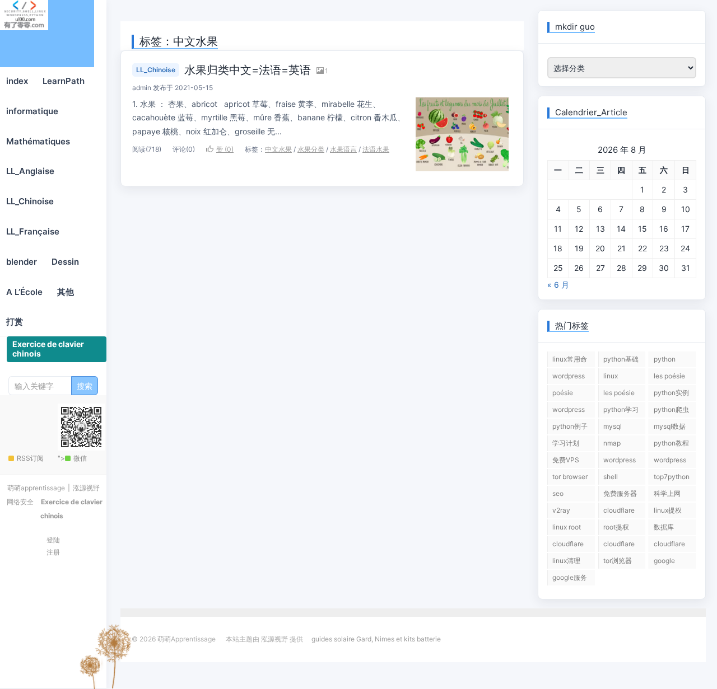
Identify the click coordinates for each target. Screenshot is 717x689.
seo (558, 493)
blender (21, 261)
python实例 (671, 392)
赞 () (225, 149)
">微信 (72, 458)
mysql (612, 426)
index (17, 81)
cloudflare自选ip (619, 546)
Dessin (65, 261)
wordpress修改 (568, 411)
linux (610, 376)
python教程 (671, 443)
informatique (32, 111)
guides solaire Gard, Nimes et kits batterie (376, 639)
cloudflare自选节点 (568, 546)
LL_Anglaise (30, 171)
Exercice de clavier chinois (48, 348)
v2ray (561, 510)
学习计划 (565, 443)
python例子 (570, 426)
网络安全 (20, 502)
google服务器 (569, 579)
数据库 (664, 527)
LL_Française (32, 231)
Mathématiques (38, 141)
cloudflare (619, 510)
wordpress (568, 376)
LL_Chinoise (30, 201)
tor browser (570, 476)
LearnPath (64, 81)
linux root (566, 527)
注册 (53, 552)
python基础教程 (621, 361)
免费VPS (565, 460)
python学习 (621, 409)
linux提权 (668, 510)
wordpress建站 (619, 462)
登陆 (53, 540)
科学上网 (667, 493)
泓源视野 (86, 488)
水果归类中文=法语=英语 (247, 70)
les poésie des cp (619, 394)
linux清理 (566, 560)
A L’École (24, 292)
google (664, 560)
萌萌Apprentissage (47, 33)
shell (610, 476)
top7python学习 (672, 478)
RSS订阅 (30, 458)
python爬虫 (671, 409)
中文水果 (278, 149)
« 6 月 (558, 284)
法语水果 (375, 149)
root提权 (616, 527)
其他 (65, 292)
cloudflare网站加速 (669, 546)
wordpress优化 (670, 462)
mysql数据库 (670, 428)
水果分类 (310, 149)
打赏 (14, 321)
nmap (612, 443)
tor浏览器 (617, 560)
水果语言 (343, 149)
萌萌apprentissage (36, 488)
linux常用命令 (569, 361)
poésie (562, 392)
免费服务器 (620, 493)
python (665, 359)
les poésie (669, 376)
